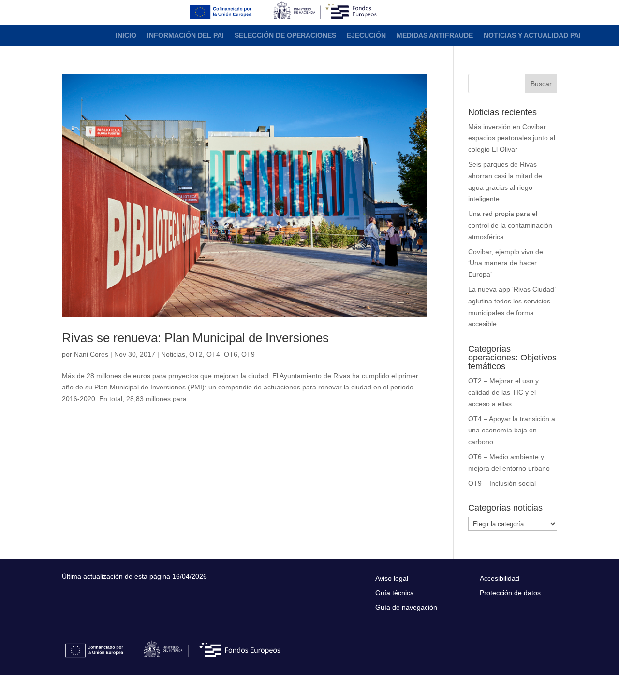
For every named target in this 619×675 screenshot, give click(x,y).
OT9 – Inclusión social (502, 483)
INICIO (126, 35)
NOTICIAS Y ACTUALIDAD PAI (532, 35)
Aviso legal (391, 578)
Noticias (173, 354)
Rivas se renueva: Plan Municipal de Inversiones (195, 337)
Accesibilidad (499, 578)
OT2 (196, 354)
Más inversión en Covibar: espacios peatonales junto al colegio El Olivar (511, 138)
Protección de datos (510, 593)
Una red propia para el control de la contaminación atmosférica (510, 225)
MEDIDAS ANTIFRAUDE (435, 35)
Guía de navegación (406, 607)
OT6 (230, 354)
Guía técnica (394, 593)
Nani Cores (91, 354)
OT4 (213, 354)
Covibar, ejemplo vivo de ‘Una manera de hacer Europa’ (505, 263)
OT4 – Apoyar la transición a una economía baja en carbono (511, 430)
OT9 (248, 354)
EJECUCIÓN (366, 35)
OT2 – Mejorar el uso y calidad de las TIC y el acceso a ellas (503, 392)
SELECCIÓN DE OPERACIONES (285, 35)
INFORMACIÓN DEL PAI (185, 35)
